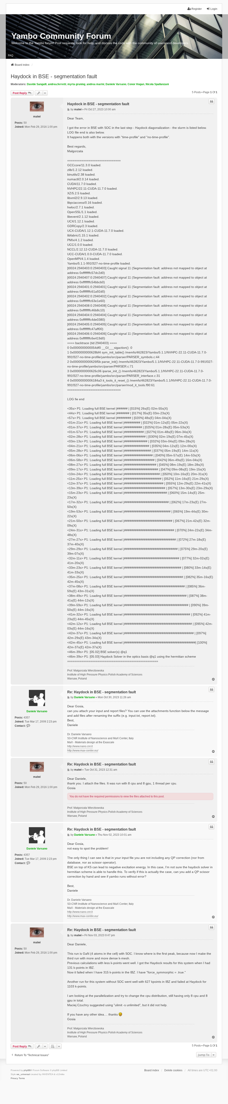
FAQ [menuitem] (10, 55)
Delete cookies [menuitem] (173, 1070)
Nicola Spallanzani (157, 84)
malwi (37, 116)
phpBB (27, 1070)
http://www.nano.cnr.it (80, 746)
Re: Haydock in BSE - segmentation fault (101, 692)
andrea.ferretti (57, 84)
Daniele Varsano (116, 84)
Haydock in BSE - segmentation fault (54, 76)
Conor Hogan (136, 84)
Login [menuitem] (213, 8)
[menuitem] (14, 1078)
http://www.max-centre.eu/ (82, 750)
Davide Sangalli (37, 84)
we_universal (23, 1074)
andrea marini (95, 84)
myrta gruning (76, 84)
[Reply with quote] (211, 101)
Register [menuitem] (196, 8)
